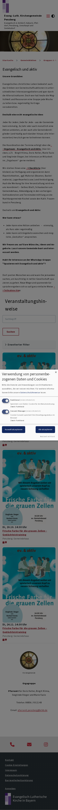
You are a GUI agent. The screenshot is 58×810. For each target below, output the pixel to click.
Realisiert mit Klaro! (47, 437)
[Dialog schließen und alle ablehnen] (56, 371)
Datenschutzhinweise (30, 392)
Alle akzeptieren (45, 429)
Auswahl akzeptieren (13, 429)
